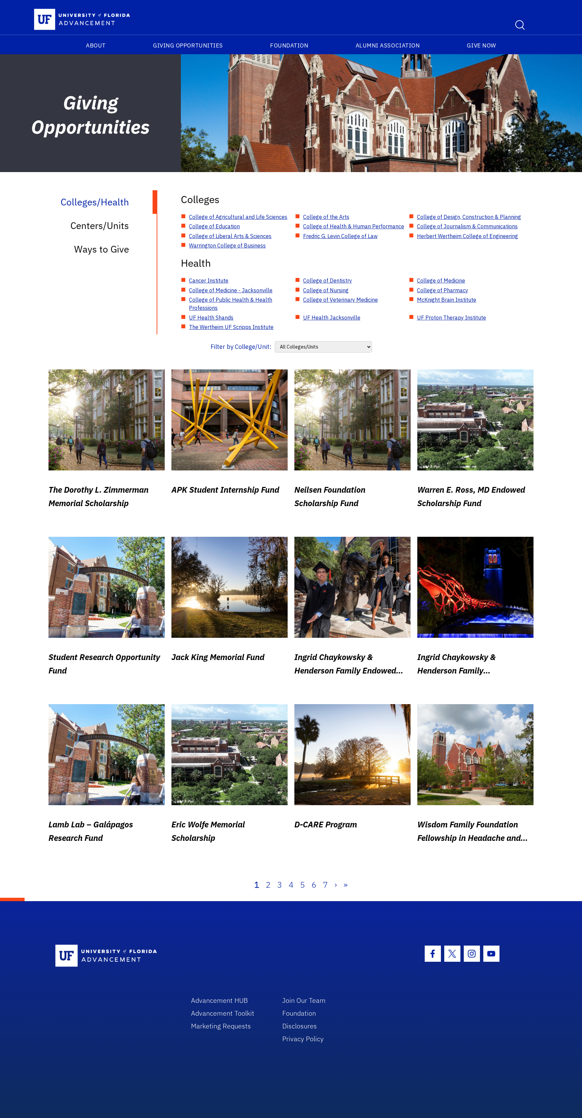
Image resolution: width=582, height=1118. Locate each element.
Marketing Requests (221, 1025)
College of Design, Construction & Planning (469, 216)
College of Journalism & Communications (467, 226)
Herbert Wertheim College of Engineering (467, 236)
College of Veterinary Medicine (340, 299)
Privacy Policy (303, 1038)
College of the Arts (326, 216)
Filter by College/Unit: (241, 347)
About (96, 45)
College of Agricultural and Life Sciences (238, 216)
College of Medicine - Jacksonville (230, 290)
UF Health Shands (211, 317)
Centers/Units (99, 225)
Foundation (289, 45)
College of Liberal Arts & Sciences (230, 236)
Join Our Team (304, 1000)
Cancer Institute (208, 280)
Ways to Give (101, 249)
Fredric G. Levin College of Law (340, 236)
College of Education (214, 226)
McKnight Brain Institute (446, 299)
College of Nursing (326, 290)
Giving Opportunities (188, 45)
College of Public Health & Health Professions (230, 303)
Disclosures (299, 1025)
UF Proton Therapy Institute (451, 317)
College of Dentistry (327, 280)
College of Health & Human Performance (353, 226)
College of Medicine (441, 280)
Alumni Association (388, 45)
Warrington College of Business (227, 245)
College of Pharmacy (442, 290)
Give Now (481, 45)
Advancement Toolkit (222, 1013)
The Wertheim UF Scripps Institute (231, 327)
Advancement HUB (219, 1000)
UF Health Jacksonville (331, 317)
